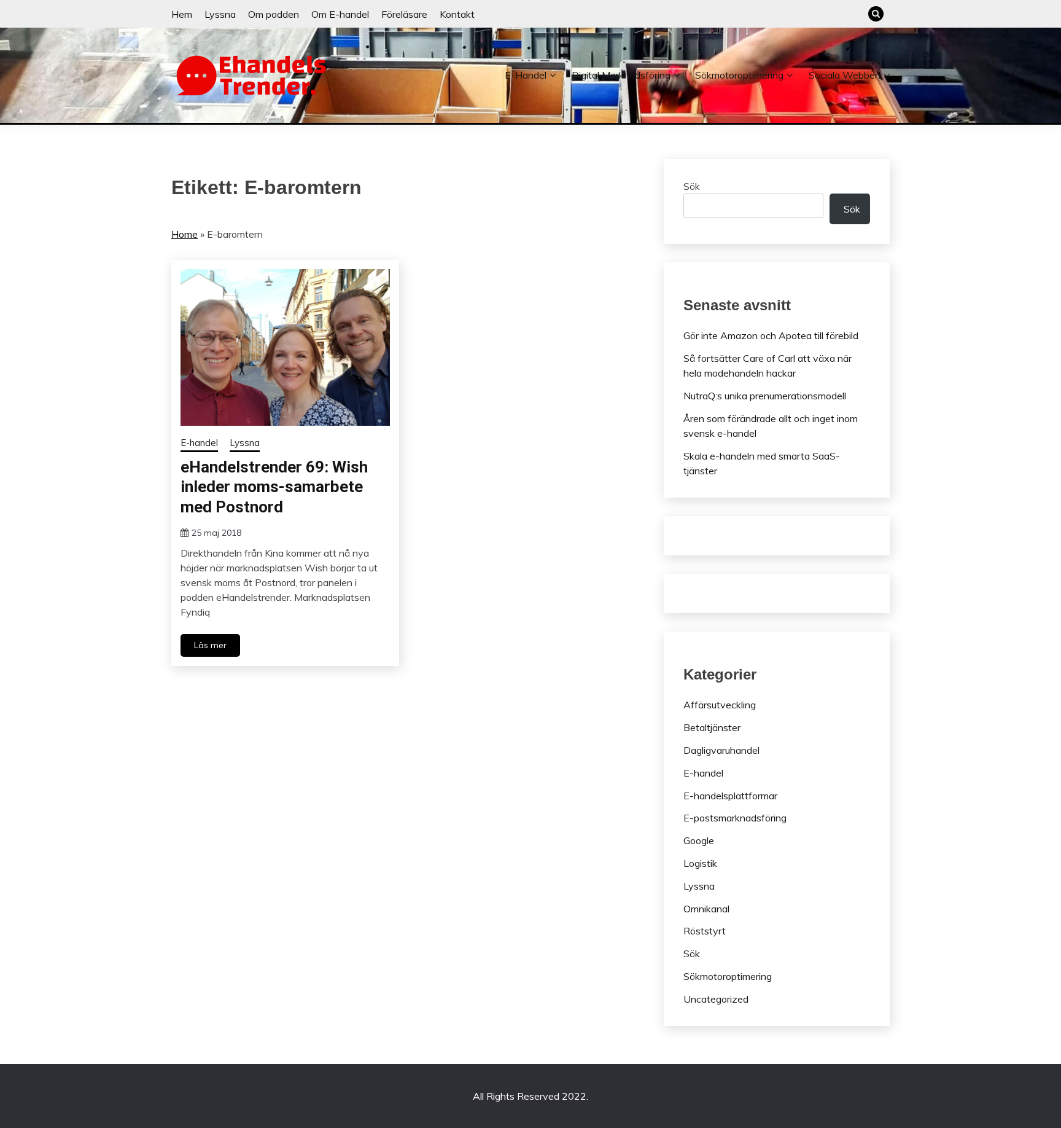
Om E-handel (340, 14)
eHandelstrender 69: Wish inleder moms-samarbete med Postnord (274, 487)
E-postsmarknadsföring (735, 818)
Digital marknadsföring (621, 75)
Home (184, 234)
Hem (181, 14)
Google (698, 840)
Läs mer (210, 645)
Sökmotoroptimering (739, 75)
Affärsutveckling (719, 705)
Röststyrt (704, 931)
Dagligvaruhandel (721, 750)
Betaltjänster (711, 727)
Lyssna (220, 14)
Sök (691, 186)
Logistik (700, 863)
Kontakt (457, 14)
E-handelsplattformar (730, 795)
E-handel (525, 75)
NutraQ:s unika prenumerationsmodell (764, 396)
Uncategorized (715, 999)
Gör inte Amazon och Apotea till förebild (770, 335)
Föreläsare (404, 14)
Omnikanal (706, 909)
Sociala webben (844, 75)
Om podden (273, 14)
